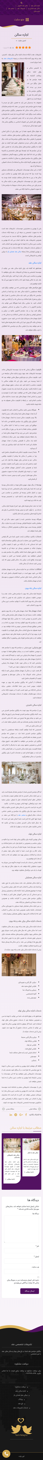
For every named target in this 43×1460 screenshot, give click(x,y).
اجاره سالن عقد (35, 6)
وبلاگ (20, 1399)
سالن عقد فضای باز (34, 9)
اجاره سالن (37, 11)
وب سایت (35, 1266)
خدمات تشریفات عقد (20, 1407)
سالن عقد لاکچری (23, 6)
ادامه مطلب (30, 1172)
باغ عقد (20, 1403)
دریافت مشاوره (20, 1386)
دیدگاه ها (35, 1213)
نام (38, 1246)
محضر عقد (11, 9)
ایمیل (37, 1256)
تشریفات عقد (21, 9)
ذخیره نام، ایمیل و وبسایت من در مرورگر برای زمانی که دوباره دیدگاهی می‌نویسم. (23, 1281)
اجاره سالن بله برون (33, 588)
